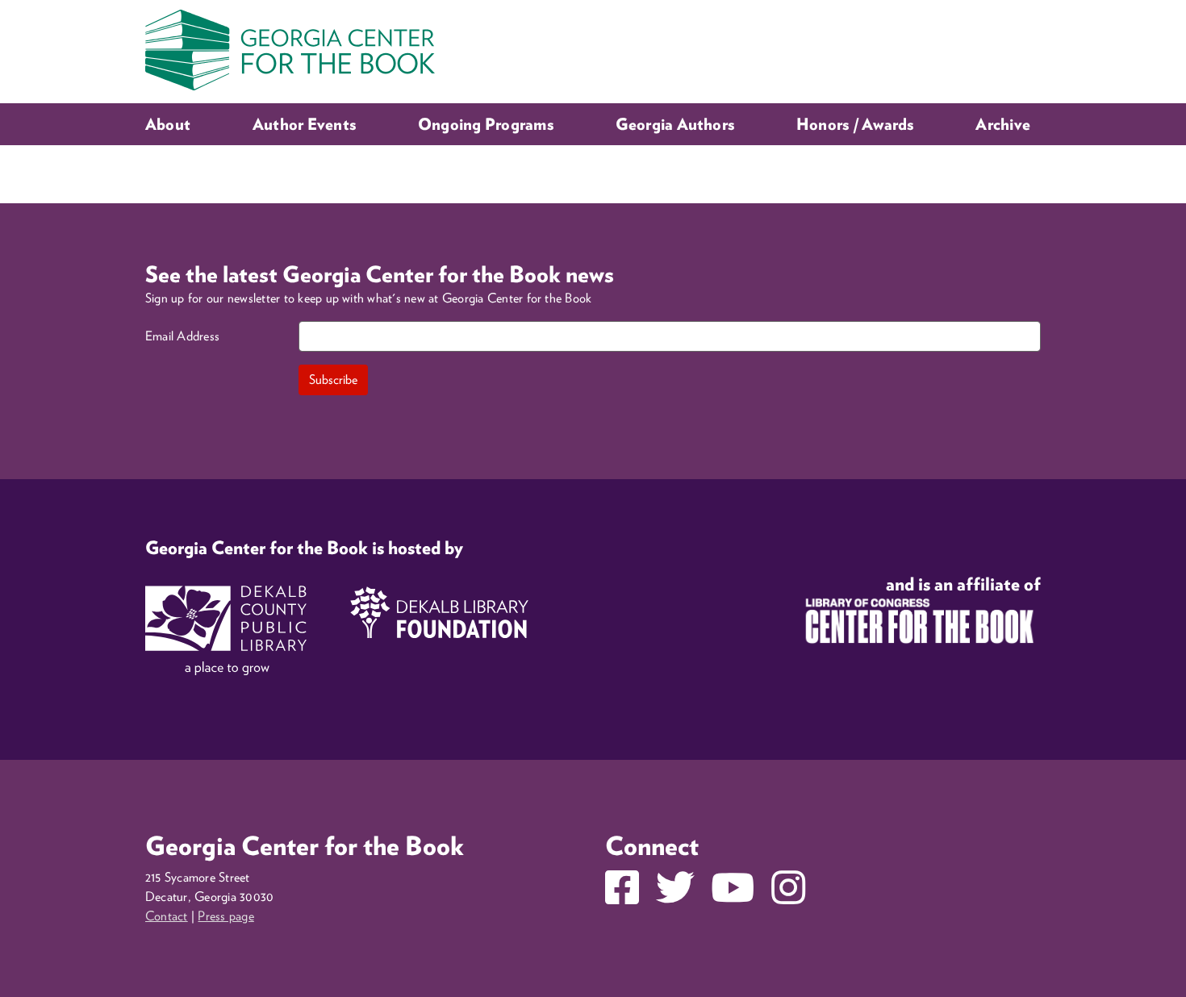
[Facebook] (622, 897)
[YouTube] (732, 897)
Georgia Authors (675, 124)
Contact (166, 916)
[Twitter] (675, 897)
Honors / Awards (855, 124)
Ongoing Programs (485, 124)
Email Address (182, 336)
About (167, 124)
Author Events (304, 124)
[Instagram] (788, 897)
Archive (1002, 124)
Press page (225, 916)
